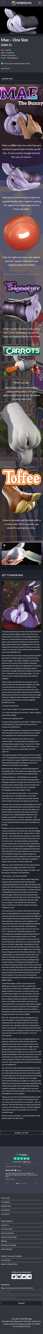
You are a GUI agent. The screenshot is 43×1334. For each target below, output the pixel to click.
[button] (3, 3)
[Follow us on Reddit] (24, 1277)
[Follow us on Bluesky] (19, 1277)
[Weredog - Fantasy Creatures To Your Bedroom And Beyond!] (22, 3)
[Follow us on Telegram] (29, 1277)
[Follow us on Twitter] (14, 1277)
